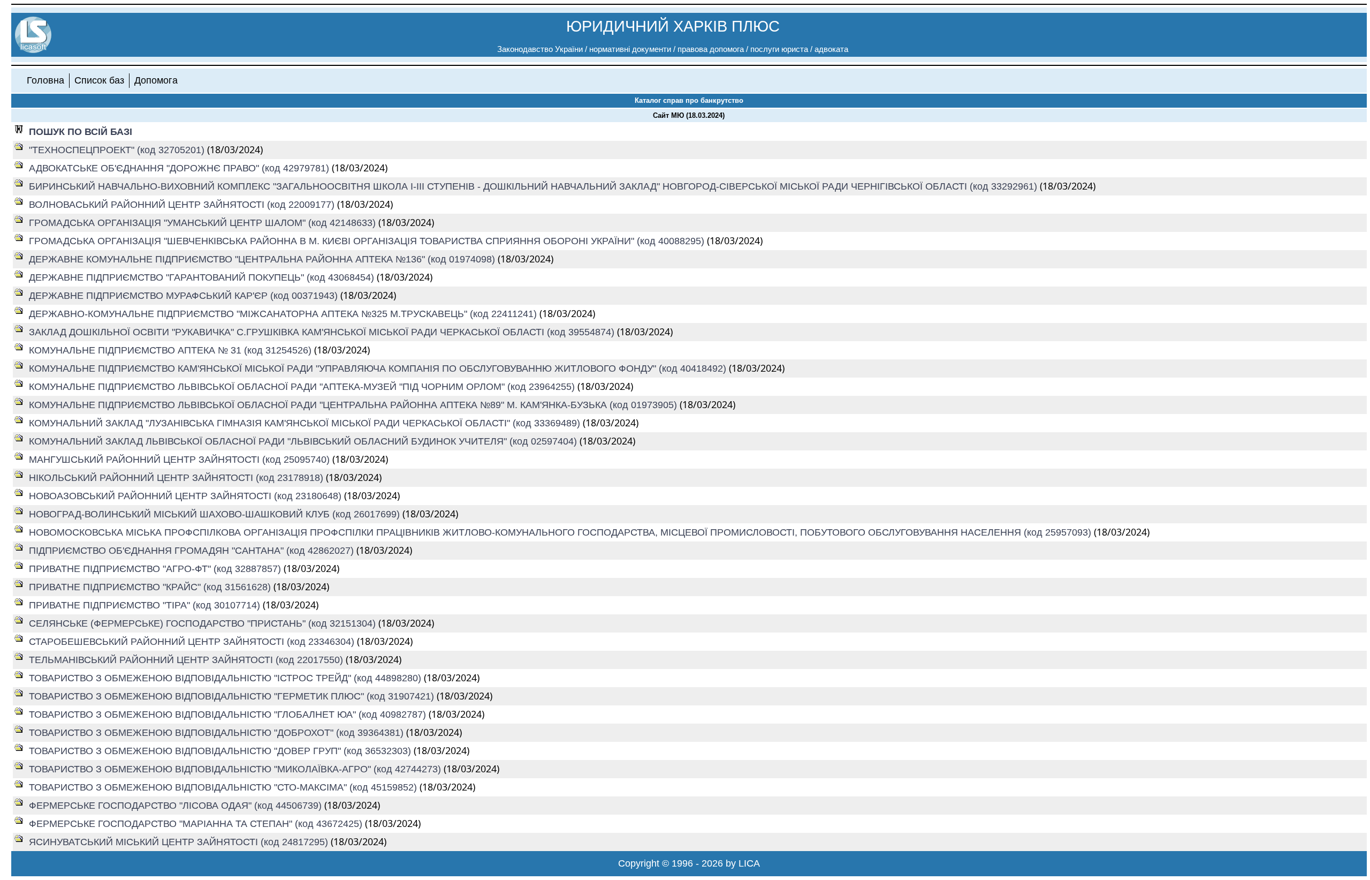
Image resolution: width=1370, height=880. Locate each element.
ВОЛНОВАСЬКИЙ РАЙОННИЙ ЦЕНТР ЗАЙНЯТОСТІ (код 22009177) (183, 204)
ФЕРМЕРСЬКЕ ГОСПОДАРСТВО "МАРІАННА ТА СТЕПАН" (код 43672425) (197, 823)
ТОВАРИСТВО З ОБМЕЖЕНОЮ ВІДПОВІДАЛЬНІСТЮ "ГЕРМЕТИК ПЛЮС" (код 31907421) (233, 696)
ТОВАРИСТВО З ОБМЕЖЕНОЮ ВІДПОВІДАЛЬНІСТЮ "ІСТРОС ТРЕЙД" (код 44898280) (226, 678)
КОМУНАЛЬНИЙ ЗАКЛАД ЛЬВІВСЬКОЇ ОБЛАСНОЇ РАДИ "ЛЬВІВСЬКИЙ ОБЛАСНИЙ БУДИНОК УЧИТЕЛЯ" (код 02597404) (304, 441)
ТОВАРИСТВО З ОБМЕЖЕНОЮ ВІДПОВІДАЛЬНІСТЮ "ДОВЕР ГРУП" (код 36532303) (221, 751)
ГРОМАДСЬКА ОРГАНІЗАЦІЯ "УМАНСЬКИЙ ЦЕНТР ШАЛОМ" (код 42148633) (203, 222)
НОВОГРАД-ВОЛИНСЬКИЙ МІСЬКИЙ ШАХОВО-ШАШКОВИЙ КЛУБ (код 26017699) (215, 514)
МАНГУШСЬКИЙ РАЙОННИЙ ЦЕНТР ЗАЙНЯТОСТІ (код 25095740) (180, 459)
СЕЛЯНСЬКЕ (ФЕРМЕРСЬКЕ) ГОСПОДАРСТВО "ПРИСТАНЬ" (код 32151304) (203, 623)
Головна (45, 80)
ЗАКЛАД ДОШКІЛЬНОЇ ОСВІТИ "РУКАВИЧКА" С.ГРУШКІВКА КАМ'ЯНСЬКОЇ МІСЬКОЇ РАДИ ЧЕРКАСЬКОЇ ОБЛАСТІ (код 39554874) (323, 332)
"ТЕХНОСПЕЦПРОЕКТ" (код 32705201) (118, 150)
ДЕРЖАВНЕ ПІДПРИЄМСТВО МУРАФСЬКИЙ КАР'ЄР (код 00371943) (184, 295)
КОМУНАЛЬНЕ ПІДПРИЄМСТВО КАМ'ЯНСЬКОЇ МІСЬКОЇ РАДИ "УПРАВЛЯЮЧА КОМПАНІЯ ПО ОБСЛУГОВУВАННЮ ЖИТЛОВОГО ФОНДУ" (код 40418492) (379, 368)
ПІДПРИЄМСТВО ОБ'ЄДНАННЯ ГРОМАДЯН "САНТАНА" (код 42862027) (192, 550)
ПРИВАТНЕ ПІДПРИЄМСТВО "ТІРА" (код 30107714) (146, 605)
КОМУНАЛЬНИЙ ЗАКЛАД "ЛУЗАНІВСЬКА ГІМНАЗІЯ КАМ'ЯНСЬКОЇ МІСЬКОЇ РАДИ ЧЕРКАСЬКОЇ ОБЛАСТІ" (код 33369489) (306, 423)
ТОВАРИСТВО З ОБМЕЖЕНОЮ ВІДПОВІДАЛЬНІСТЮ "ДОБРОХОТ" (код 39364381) (217, 732)
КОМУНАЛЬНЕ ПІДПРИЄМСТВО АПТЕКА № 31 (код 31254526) (171, 350)
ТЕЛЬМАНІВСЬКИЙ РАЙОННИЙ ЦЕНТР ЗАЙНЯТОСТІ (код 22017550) (187, 660)
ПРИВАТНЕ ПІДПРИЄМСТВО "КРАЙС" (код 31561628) (151, 587)
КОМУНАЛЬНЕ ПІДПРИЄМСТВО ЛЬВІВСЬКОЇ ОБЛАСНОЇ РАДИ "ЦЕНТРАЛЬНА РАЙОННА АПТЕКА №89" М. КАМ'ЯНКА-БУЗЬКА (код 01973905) (354, 405)
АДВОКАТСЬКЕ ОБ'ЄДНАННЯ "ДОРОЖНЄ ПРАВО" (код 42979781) (180, 168)
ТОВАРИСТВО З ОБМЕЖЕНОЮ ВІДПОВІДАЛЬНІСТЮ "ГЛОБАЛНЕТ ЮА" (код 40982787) (229, 714)
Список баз (99, 80)
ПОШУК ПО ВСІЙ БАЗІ (80, 131)
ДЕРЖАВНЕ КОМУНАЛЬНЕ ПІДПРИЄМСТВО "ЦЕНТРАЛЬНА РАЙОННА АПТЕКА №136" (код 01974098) (263, 259)
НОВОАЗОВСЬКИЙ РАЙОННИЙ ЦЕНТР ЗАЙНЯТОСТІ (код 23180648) (186, 496)
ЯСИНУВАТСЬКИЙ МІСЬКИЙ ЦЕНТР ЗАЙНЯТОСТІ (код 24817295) (180, 842)
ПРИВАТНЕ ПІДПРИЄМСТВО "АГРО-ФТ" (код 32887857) (156, 568)
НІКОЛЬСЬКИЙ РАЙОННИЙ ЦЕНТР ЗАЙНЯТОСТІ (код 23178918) (177, 477)
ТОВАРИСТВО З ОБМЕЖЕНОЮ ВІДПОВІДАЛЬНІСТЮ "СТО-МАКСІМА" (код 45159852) (224, 787)
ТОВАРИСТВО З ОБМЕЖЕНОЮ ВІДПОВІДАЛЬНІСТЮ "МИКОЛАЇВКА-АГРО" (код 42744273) (236, 769)
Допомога (156, 80)
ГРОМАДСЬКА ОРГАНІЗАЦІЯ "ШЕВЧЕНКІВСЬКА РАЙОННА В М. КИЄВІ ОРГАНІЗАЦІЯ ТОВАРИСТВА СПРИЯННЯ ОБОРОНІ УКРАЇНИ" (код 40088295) (368, 241)
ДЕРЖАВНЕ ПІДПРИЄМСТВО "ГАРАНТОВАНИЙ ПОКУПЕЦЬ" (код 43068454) (203, 277)
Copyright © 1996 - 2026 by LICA (689, 863)
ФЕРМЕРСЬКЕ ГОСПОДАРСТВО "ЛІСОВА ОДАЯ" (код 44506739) (176, 805)
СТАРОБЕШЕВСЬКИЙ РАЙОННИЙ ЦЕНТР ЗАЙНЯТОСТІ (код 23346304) (193, 641)
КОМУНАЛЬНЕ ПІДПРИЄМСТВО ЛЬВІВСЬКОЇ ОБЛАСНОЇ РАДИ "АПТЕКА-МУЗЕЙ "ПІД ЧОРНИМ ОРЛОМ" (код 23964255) (303, 386)
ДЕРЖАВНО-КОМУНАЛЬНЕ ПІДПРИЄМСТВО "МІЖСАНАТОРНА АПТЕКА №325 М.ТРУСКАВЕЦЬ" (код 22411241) (284, 314)
